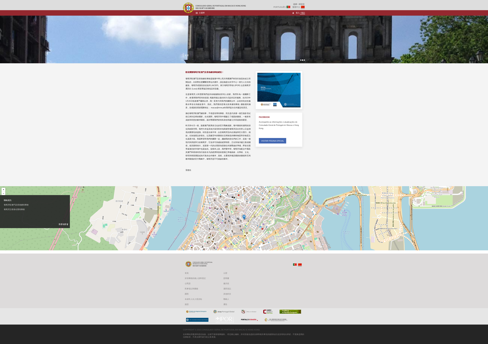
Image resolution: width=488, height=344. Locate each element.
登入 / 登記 (300, 13)
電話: (6, 213)
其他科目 (227, 294)
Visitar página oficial (272, 141)
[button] (244, 217)
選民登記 (227, 289)
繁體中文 (296, 7)
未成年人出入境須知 (193, 299)
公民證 (187, 283)
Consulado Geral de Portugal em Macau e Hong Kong (188, 8)
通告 (225, 304)
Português (279, 7)
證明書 (226, 278)
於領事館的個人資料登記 (195, 278)
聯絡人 (226, 299)
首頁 (187, 273)
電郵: (6, 218)
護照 (187, 294)
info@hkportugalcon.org (18, 218)
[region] (244, 220)
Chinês (300, 264)
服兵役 (226, 283)
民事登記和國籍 (191, 289)
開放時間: (8, 208)
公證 (225, 273)
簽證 (187, 304)
